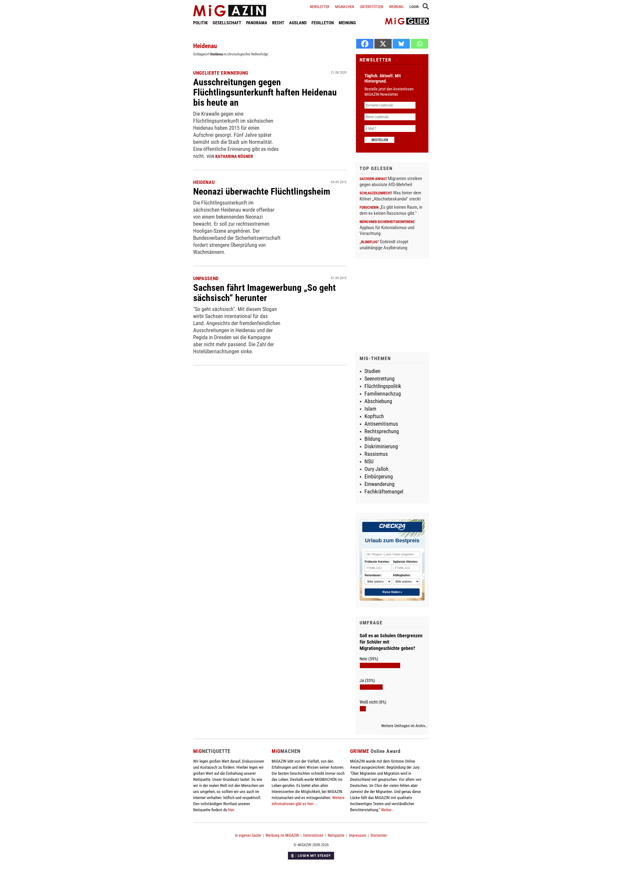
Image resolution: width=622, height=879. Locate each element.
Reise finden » (392, 592)
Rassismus (376, 454)
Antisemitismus (381, 424)
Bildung (372, 439)
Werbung (396, 7)
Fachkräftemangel (383, 492)
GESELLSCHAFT (227, 22)
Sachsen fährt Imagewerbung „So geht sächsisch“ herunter (264, 292)
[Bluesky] (401, 44)
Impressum (357, 835)
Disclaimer (379, 835)
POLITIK (200, 22)
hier (231, 809)
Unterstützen (371, 7)
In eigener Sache (248, 835)
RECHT (278, 22)
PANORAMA (256, 22)
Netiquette (336, 835)
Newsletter (319, 7)
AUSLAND (298, 22)
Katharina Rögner (234, 156)
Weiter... (387, 809)
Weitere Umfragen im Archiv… (404, 726)
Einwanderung (379, 484)
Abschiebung (378, 401)
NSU (368, 461)
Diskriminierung (381, 446)
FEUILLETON (322, 22)
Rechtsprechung (381, 431)
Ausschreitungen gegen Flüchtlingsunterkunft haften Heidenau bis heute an (265, 92)
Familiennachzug (382, 394)
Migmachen (344, 7)
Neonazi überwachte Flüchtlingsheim (261, 191)
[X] (383, 44)
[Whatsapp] (419, 44)
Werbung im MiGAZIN (282, 835)
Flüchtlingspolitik (382, 386)
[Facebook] (364, 44)
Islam (370, 409)
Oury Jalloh (376, 469)
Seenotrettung (379, 379)
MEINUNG (347, 22)
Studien (372, 371)
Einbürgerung (378, 477)
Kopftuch (374, 416)
